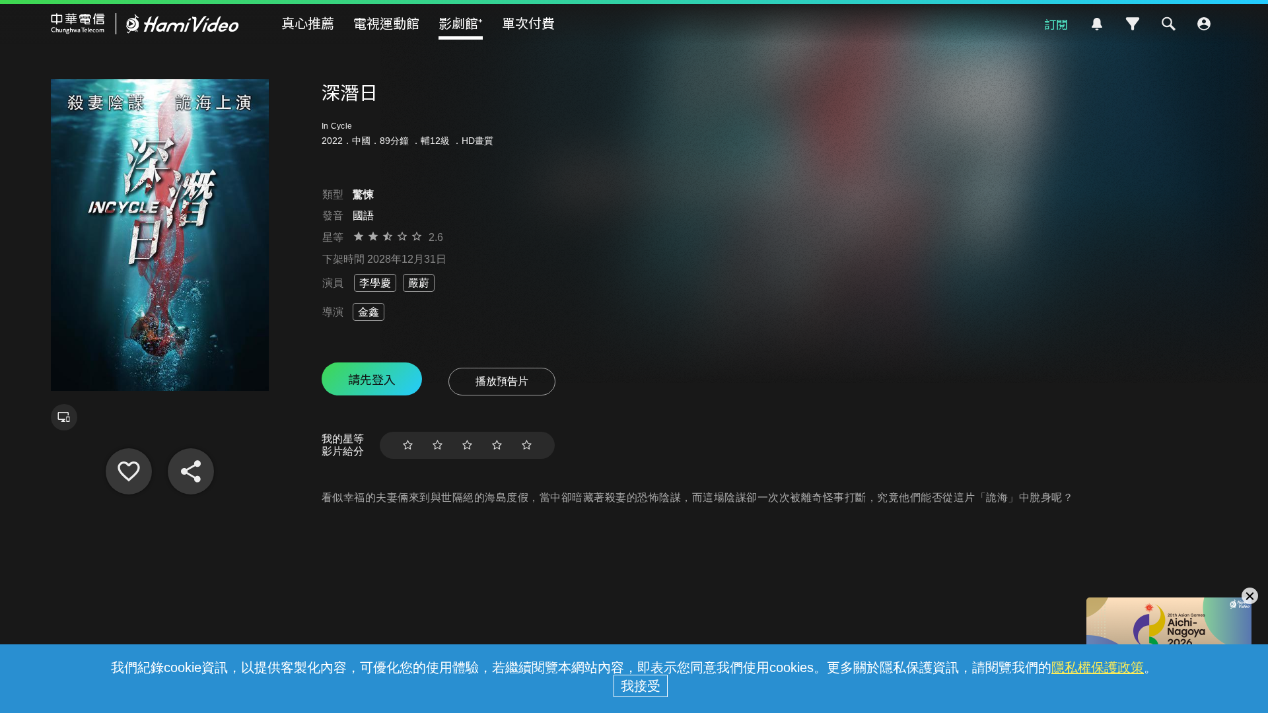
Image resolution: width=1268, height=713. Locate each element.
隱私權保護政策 (1097, 667)
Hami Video (145, 24)
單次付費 (528, 22)
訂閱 (1056, 23)
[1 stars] (408, 445)
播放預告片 (502, 381)
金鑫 (368, 312)
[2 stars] (437, 445)
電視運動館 (386, 22)
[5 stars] (527, 445)
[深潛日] (129, 471)
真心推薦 (307, 22)
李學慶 (375, 283)
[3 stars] (467, 445)
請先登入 (372, 379)
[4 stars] (497, 445)
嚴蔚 (418, 283)
